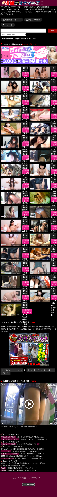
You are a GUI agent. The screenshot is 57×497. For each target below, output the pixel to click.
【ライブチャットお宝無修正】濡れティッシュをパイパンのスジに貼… (53, 275)
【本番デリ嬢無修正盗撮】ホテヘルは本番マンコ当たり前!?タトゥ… (53, 205)
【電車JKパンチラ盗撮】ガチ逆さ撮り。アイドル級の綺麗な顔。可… (25, 275)
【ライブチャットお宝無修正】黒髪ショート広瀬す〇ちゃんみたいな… (53, 177)
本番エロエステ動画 (8, 437)
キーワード (8, 25)
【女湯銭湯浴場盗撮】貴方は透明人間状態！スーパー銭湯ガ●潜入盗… (24, 317)
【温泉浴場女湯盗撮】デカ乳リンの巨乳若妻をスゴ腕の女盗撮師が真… (24, 219)
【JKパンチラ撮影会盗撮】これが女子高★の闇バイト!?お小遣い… (25, 80)
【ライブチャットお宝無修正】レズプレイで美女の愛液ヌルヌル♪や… (53, 80)
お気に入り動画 (33, 19)
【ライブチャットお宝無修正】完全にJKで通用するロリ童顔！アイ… (25, 233)
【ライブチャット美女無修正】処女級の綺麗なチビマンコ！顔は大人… (53, 247)
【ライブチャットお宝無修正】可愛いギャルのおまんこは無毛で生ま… (24, 191)
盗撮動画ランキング (12, 19)
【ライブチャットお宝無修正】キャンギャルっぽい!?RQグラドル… (24, 94)
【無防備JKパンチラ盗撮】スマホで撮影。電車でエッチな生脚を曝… (53, 233)
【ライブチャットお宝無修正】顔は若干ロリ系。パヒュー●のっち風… (24, 303)
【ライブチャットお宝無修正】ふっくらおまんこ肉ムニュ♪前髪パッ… (53, 150)
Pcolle (3, 468)
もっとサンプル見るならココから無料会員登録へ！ (19, 427)
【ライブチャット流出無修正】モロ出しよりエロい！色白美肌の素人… (24, 247)
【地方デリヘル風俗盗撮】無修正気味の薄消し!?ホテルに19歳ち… (53, 261)
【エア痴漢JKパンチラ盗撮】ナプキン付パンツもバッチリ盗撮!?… (53, 219)
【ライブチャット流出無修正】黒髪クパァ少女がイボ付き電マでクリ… (24, 136)
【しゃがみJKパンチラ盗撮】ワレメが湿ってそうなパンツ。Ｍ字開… (53, 191)
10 (48, 370)
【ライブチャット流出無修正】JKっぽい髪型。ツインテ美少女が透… (53, 303)
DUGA (3, 470)
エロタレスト (6, 451)
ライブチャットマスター (10, 439)
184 (3, 373)
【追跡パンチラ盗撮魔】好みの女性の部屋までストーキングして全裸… (24, 289)
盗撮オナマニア (28, 478)
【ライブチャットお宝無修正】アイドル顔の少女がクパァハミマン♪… (53, 122)
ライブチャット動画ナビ (10, 454)
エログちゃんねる (7, 458)
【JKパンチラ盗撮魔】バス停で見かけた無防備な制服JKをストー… (53, 94)
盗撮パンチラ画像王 (8, 444)
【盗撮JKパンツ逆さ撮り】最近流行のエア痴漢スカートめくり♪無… (53, 163)
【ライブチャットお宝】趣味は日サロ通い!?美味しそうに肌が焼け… (24, 108)
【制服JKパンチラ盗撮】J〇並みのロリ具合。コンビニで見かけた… (25, 163)
